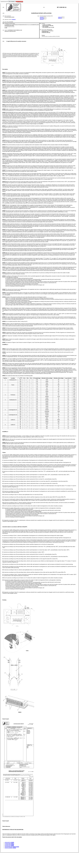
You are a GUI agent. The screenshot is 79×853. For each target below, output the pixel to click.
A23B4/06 (41, 17)
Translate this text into (4, 1)
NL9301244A (8, 845)
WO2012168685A (9, 847)
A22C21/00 (42, 18)
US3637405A (8, 843)
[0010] (14, 847)
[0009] (17, 846)
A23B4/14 (60, 18)
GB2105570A (8, 842)
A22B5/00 (60, 17)
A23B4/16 (41, 19)
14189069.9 (14, 19)
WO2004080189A (9, 846)
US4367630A (8, 844)
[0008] (12, 844)
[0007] (12, 843)
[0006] (12, 842)
